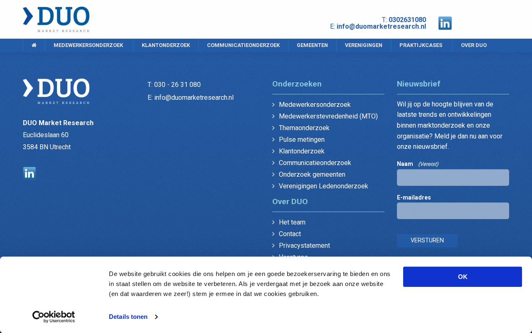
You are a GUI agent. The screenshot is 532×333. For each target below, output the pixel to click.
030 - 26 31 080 (177, 85)
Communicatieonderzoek (243, 45)
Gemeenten (312, 45)
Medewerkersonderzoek (88, 45)
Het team (292, 222)
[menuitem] (34, 45)
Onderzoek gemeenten (312, 174)
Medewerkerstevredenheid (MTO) (328, 116)
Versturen (427, 240)
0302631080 (407, 20)
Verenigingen (363, 45)
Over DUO (474, 45)
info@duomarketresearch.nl (381, 26)
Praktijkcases (420, 45)
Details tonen (128, 316)
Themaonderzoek (304, 128)
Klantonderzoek (166, 45)
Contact (290, 234)
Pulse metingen (302, 139)
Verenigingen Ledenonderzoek (323, 186)
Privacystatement (304, 245)
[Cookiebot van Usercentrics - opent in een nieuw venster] (53, 317)
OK (463, 276)
